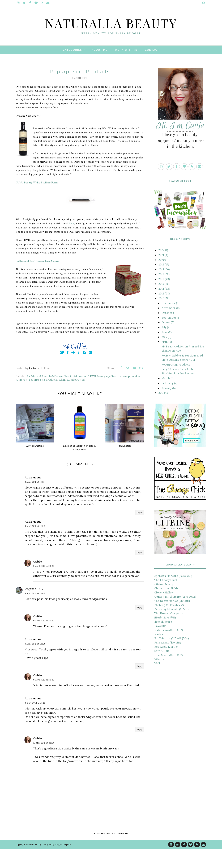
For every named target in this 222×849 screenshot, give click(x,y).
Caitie (37, 561)
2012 (161, 298)
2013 (161, 293)
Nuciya (158, 634)
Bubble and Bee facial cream (67, 376)
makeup (125, 376)
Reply (140, 512)
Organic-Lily (34, 588)
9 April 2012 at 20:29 (43, 620)
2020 (162, 259)
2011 (161, 392)
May (164, 337)
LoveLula (160, 625)
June (165, 332)
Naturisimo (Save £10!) (168, 630)
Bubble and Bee (37, 376)
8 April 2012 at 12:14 (34, 482)
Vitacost (159, 659)
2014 (161, 288)
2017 (161, 274)
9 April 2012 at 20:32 (43, 679)
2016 (161, 279)
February (167, 383)
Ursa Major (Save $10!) (168, 655)
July (164, 327)
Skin (62, 379)
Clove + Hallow (164, 592)
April (165, 341)
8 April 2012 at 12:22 (35, 526)
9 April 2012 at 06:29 (35, 643)
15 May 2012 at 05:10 (35, 703)
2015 (161, 283)
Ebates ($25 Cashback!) (169, 605)
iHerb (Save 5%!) (165, 617)
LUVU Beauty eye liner (102, 376)
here (71, 223)
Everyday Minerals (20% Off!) (173, 609)
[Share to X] (127, 368)
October (167, 312)
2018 (161, 269)
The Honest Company (168, 613)
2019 (161, 264)
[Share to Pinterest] (134, 368)
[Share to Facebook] (121, 368)
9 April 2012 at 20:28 (43, 566)
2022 (161, 250)
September (169, 317)
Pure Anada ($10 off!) (167, 642)
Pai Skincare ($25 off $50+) (171, 638)
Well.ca (159, 663)
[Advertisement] (180, 726)
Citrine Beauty (163, 584)
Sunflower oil (76, 379)
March (166, 378)
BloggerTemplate (63, 844)
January (167, 388)
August (166, 322)
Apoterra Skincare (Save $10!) (173, 575)
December (168, 303)
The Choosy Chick (166, 580)
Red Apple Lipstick (166, 646)
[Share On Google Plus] (141, 368)
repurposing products (43, 379)
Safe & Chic (161, 651)
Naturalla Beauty (111, 23)
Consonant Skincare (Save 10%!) (175, 596)
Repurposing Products (175, 364)
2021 (161, 255)
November (168, 308)
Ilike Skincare (163, 621)
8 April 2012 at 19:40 (35, 593)
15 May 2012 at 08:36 (43, 742)
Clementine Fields (166, 588)
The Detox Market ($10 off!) (172, 600)
